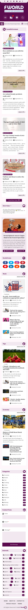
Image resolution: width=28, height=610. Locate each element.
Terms (20, 603)
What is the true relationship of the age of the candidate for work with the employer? (17, 322)
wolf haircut (14, 591)
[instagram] (11, 1)
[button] (17, 17)
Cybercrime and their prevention (16, 392)
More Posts (20, 276)
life (14, 500)
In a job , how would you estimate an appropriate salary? (14, 297)
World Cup (19, 558)
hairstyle (14, 497)
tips (20, 581)
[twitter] (8, 1)
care (14, 480)
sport (8, 571)
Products (8, 555)
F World (22, 607)
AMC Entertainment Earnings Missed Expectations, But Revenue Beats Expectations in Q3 (16, 449)
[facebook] (5, 1)
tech (8, 581)
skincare (20, 568)
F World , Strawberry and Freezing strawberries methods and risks (13, 368)
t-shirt (20, 578)
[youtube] (17, 1)
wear (20, 585)
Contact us (20, 601)
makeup (14, 502)
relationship (14, 561)
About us (12, 601)
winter (14, 588)
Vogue (8, 558)
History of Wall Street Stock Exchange (12, 433)
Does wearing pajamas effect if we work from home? (17, 333)
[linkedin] (11, 266)
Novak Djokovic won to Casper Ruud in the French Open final (14, 236)
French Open (9, 250)
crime (14, 485)
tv (8, 585)
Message (6, 530)
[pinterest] (14, 1)
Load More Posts (13, 200)
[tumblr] (22, 1)
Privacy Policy (11, 603)
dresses (14, 487)
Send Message (14, 544)
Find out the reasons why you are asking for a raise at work (17, 312)
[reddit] (20, 1)
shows (8, 568)
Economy (14, 475)
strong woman (14, 575)
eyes (14, 490)
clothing (14, 482)
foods (14, 495)
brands (14, 477)
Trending (20, 555)
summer (8, 578)
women (14, 595)
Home (6, 601)
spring (20, 571)
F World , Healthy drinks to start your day (17, 400)
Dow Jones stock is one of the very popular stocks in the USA (17, 460)
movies (14, 505)
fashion (14, 492)
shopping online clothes (14, 565)
